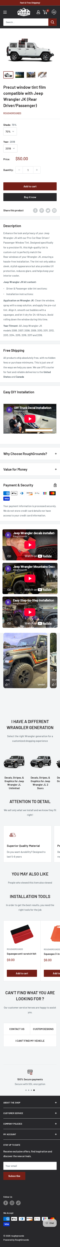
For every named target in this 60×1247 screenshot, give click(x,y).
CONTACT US (16, 1028)
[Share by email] (54, 210)
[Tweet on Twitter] (48, 210)
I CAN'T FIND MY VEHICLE (30, 1040)
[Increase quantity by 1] (36, 169)
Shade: (10, 124)
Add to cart (30, 186)
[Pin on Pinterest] (41, 210)
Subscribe (14, 1175)
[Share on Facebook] (35, 210)
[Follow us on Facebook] (5, 1203)
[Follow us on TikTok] (18, 1203)
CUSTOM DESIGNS (43, 1028)
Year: (9, 141)
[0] (45, 12)
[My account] (38, 12)
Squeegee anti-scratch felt (21, 953)
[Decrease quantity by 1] (19, 169)
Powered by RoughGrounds (16, 1239)
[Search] (52, 22)
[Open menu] (5, 12)
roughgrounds (12, 113)
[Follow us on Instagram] (12, 1203)
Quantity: (8, 169)
